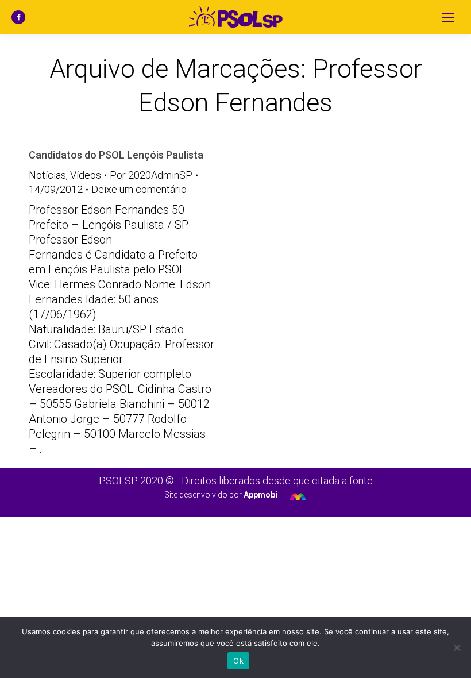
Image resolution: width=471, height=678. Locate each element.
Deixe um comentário (139, 189)
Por (151, 175)
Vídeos (85, 175)
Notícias (47, 175)
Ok (238, 660)
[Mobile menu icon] (448, 17)
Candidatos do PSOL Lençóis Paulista (116, 155)
